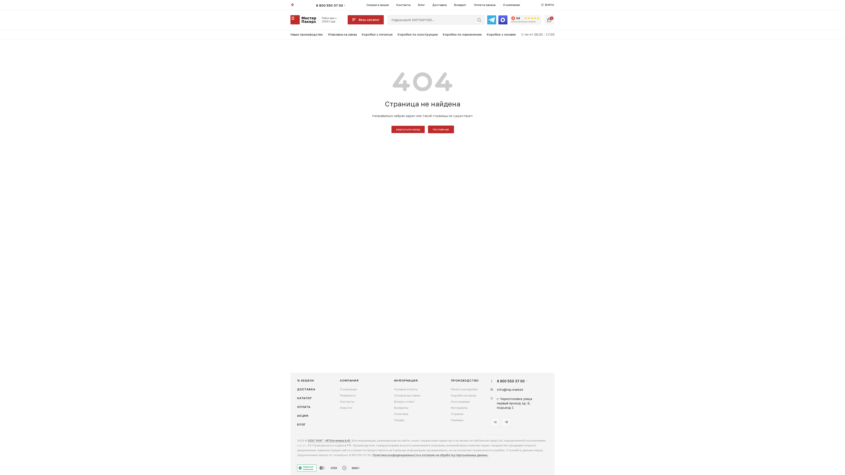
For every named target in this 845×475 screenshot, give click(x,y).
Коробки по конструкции (418, 34)
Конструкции (460, 401)
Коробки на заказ (463, 395)
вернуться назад (408, 129)
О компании (348, 389)
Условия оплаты (405, 389)
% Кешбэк (305, 380)
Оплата (303, 407)
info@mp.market (510, 389)
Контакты (347, 401)
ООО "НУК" (315, 440)
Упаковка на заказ (342, 34)
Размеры (457, 420)
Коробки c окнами (501, 34)
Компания (349, 380)
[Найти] (479, 19)
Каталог (304, 398)
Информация (406, 380)
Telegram (506, 422)
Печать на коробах (464, 389)
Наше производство (306, 34)
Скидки (399, 420)
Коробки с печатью (377, 34)
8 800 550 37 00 (329, 5)
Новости (346, 407)
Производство (465, 380)
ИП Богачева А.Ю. (338, 440)
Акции (303, 415)
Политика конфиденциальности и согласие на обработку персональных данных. (430, 455)
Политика (401, 414)
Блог (301, 424)
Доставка (306, 389)
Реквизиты (348, 395)
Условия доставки (407, 395)
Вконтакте (495, 422)
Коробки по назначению (462, 34)
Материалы (459, 407)
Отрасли (457, 414)
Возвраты (401, 407)
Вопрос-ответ (404, 401)
